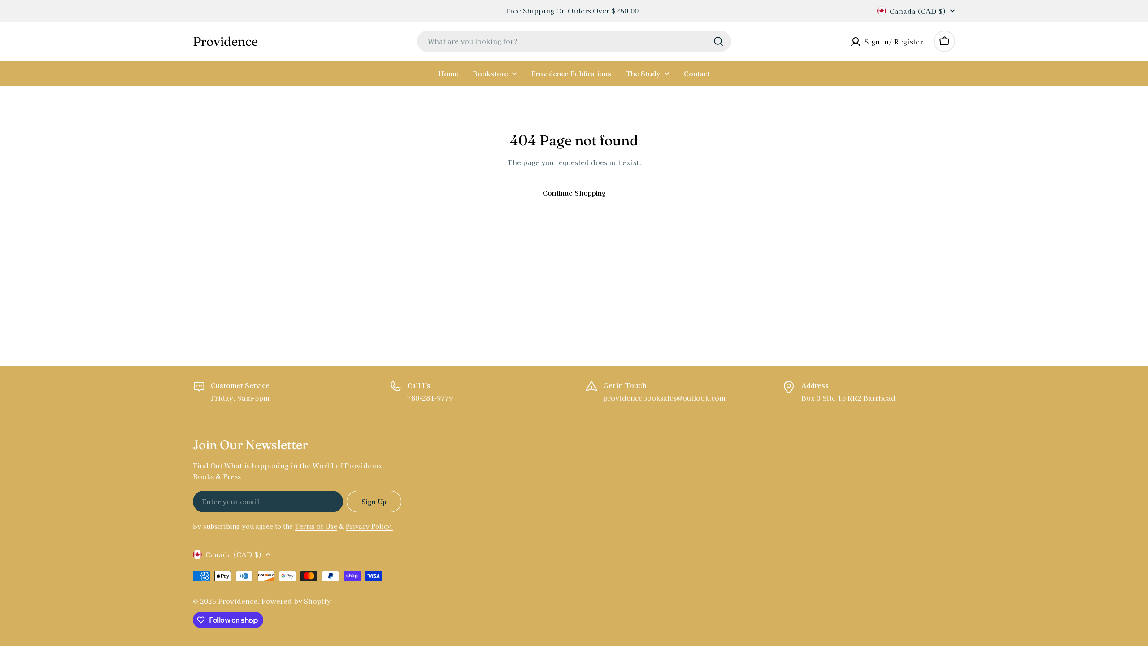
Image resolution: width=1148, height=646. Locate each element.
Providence (225, 41)
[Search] (718, 41)
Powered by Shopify (296, 601)
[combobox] (574, 41)
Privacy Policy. (369, 526)
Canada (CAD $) (918, 10)
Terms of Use (316, 526)
